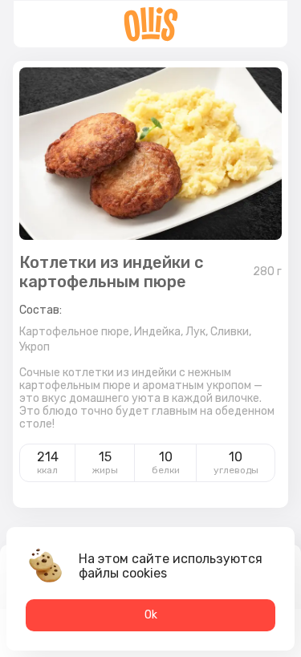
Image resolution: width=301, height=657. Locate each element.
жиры (105, 470)
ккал (47, 470)
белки (166, 470)
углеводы (236, 470)
